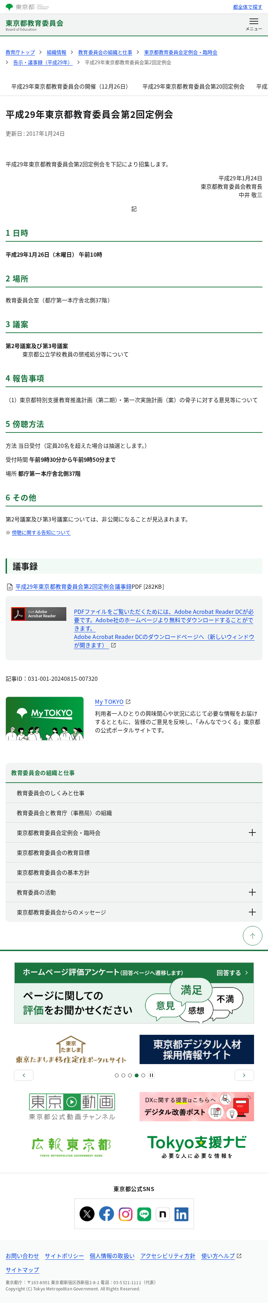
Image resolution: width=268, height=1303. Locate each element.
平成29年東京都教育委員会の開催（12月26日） (71, 86)
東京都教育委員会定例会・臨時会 (58, 832)
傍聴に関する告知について (41, 532)
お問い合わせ (22, 1255)
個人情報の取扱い (112, 1255)
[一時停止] (151, 1075)
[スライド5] (130, 1075)
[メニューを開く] (253, 25)
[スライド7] (137, 1075)
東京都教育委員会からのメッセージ (61, 912)
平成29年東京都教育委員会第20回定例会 (193, 86)
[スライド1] (117, 1075)
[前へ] (24, 1075)
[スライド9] (143, 1075)
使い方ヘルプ (218, 1255)
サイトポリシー (64, 1255)
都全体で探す (247, 6)
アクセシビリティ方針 (168, 1255)
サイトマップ (22, 1269)
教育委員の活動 (36, 892)
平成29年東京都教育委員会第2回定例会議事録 (73, 586)
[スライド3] (123, 1075)
